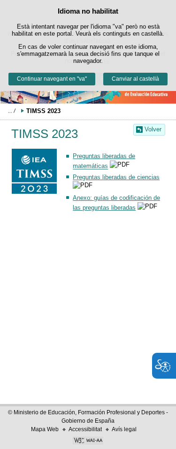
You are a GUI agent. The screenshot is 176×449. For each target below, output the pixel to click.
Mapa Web (45, 429)
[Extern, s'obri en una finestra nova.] (88, 441)
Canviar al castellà (135, 79)
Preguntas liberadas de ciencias (116, 177)
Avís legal (124, 429)
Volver (153, 129)
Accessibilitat (85, 429)
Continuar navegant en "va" (52, 79)
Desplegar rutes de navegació (11, 110)
